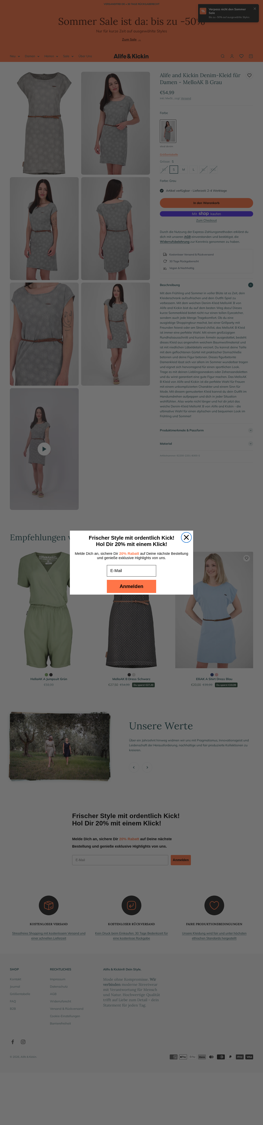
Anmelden (131, 586)
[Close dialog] (186, 537)
